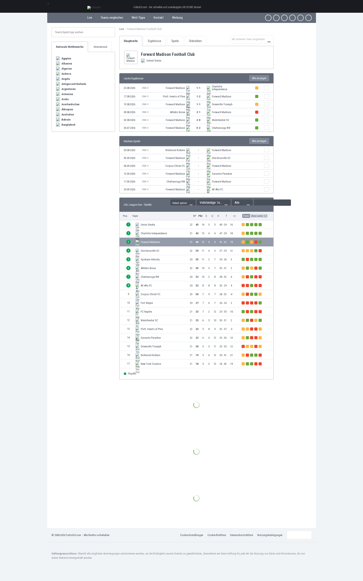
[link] (196, 88)
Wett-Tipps (138, 18)
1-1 (198, 88)
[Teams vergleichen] (266, 88)
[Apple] (292, 18)
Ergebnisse (154, 41)
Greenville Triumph (222, 104)
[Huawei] (308, 18)
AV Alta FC (217, 189)
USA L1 (145, 88)
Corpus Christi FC (175, 165)
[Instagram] (284, 18)
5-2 (198, 127)
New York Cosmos (151, 363)
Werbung (177, 18)
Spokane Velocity (150, 259)
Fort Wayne (147, 303)
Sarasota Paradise (222, 173)
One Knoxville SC (221, 158)
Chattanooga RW (221, 127)
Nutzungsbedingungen (269, 535)
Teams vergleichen (112, 18)
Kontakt (159, 18)
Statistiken (195, 41)
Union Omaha (148, 224)
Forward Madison (175, 88)
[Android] (300, 18)
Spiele (175, 41)
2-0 (198, 120)
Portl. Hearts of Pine (174, 96)
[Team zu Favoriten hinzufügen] (198, 54)
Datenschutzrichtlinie (241, 535)
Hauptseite (131, 41)
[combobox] (252, 39)
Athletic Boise (177, 112)
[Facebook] (268, 18)
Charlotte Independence (219, 88)
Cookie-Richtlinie (216, 535)
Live (89, 18)
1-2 (198, 96)
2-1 (198, 112)
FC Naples (146, 311)
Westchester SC (220, 120)
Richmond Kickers (175, 150)
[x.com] (276, 18)
